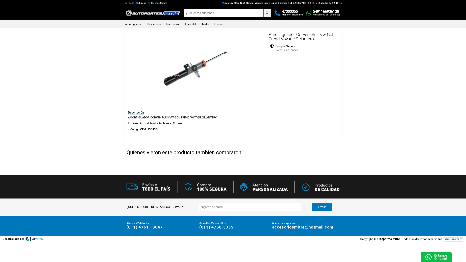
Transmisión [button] (173, 24)
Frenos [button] (218, 24)
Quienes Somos (159, 3)
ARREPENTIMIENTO (453, 239)
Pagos (130, 3)
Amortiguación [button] (133, 24)
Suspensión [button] (154, 24)
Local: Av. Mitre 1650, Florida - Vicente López (247, 3)
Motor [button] (205, 24)
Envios (142, 3)
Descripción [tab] (136, 112)
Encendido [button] (191, 24)
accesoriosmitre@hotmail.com (302, 227)
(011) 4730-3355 (216, 227)
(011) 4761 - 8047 (145, 227)
